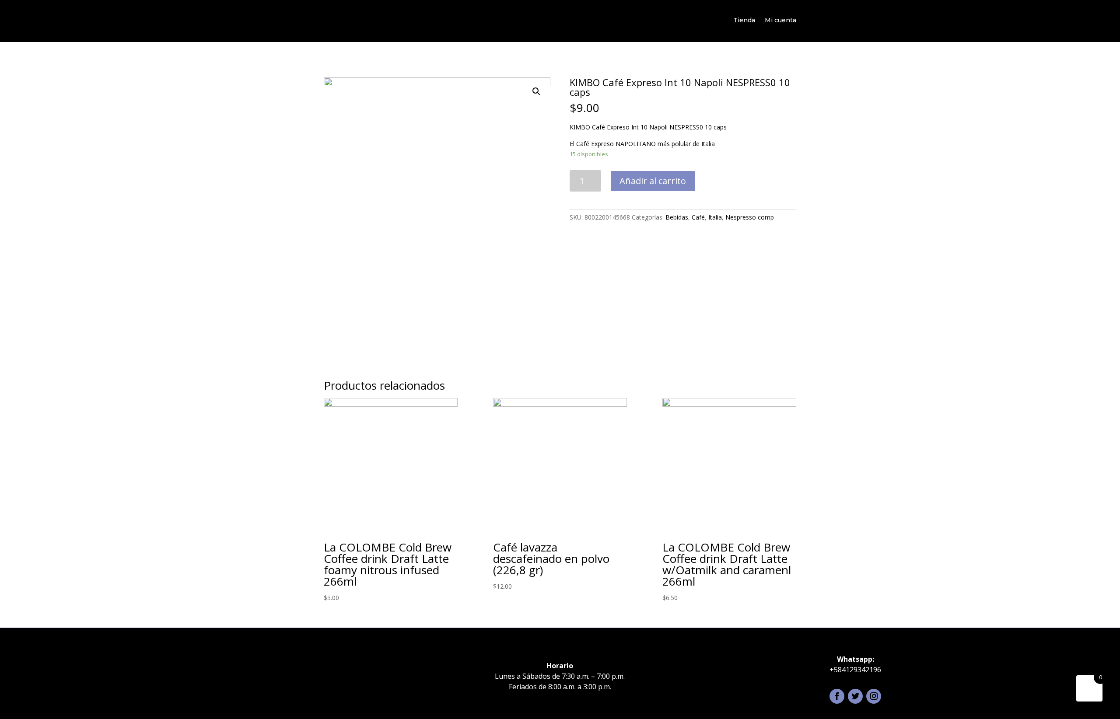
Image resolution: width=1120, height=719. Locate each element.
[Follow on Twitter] (855, 696)
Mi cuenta (780, 20)
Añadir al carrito (653, 181)
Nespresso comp (749, 217)
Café (698, 217)
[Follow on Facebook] (837, 696)
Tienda (744, 20)
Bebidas (676, 217)
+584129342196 (855, 669)
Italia (715, 217)
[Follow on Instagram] (873, 696)
